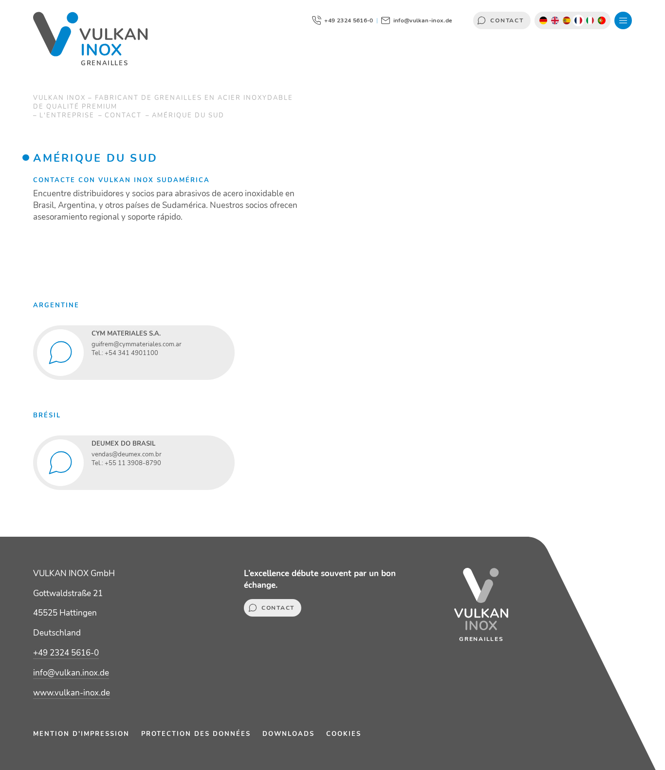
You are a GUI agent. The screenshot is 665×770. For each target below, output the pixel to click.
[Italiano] (590, 20)
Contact (501, 20)
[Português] (602, 20)
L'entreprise (68, 115)
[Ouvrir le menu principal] (623, 20)
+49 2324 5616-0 (66, 652)
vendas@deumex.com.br (127, 454)
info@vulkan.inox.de (71, 672)
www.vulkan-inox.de (71, 692)
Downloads (288, 734)
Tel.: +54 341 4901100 (125, 353)
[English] (555, 20)
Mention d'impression (81, 734)
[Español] (567, 20)
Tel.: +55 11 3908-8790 (126, 463)
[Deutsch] (543, 20)
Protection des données (196, 734)
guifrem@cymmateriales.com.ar (137, 344)
